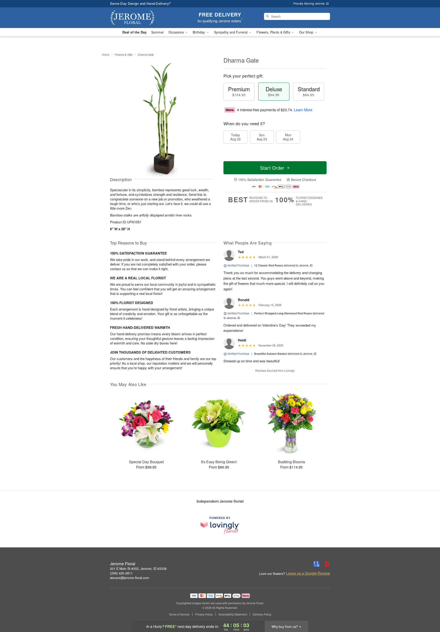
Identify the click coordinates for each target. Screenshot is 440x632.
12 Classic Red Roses (268, 265)
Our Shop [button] (306, 32)
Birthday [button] (199, 32)
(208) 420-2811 (121, 573)
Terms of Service (179, 614)
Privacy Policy (204, 614)
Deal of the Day (134, 32)
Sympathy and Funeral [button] (231, 32)
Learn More (303, 109)
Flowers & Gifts (123, 54)
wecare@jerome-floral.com (129, 577)
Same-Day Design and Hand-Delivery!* (140, 3)
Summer (157, 32)
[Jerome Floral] (143, 17)
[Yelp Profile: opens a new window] (327, 564)
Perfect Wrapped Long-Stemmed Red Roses (283, 313)
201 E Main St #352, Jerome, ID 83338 (138, 568)
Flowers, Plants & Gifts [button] (273, 32)
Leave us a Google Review (308, 573)
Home (105, 54)
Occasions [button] (176, 32)
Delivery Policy (262, 614)
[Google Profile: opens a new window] (317, 564)
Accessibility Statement (232, 614)
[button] (428, 612)
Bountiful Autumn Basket (270, 354)
